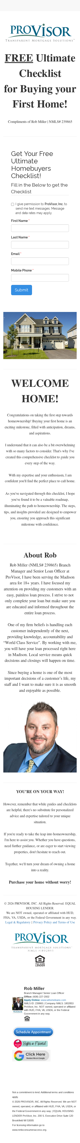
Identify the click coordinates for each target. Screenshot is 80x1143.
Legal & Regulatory (17, 922)
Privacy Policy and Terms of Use (54, 922)
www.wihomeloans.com (53, 1000)
